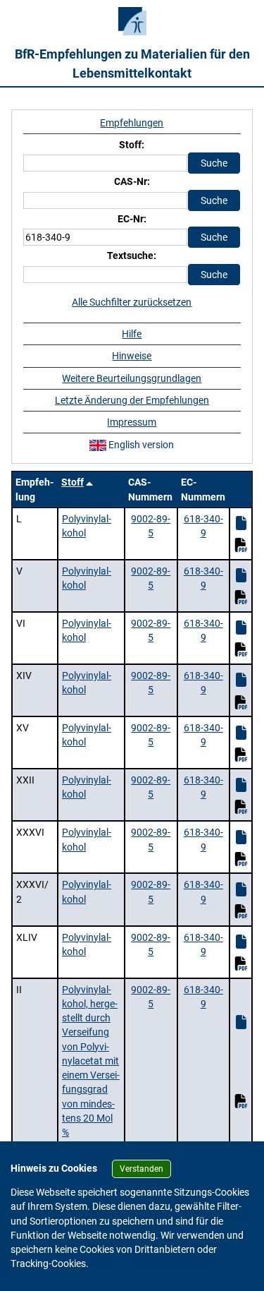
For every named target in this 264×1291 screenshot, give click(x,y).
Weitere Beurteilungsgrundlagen (131, 378)
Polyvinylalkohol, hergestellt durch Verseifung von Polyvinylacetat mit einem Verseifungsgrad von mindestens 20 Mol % (91, 1061)
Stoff (72, 482)
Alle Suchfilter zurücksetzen (131, 302)
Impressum (131, 422)
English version (140, 444)
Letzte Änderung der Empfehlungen (132, 400)
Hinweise (131, 355)
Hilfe (132, 334)
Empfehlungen (131, 122)
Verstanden (141, 1169)
